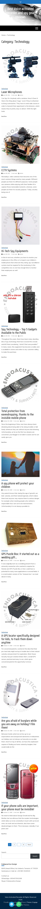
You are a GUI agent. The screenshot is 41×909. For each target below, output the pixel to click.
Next (29, 845)
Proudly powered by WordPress (15, 902)
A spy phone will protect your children (17, 485)
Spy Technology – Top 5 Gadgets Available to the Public (19, 331)
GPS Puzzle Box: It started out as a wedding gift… (20, 556)
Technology (4, 88)
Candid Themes (23, 905)
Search (3, 852)
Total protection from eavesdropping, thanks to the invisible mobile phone (17, 414)
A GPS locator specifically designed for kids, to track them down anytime (20, 639)
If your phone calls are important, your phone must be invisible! (19, 807)
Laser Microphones (11, 92)
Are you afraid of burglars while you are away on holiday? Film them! (19, 724)
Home (3, 35)
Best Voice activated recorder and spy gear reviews (20, 13)
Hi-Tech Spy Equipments (14, 251)
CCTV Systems (9, 170)
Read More (4, 116)
